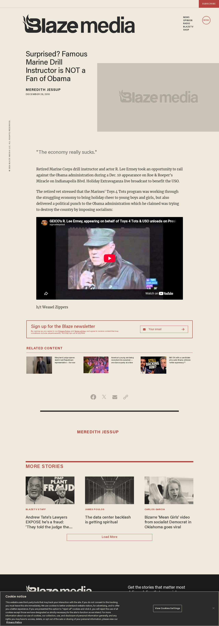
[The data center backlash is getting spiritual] (109, 489)
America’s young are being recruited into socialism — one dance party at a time (122, 360)
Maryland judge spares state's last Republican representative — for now (65, 360)
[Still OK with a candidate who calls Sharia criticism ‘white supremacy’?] (153, 364)
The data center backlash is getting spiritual (108, 520)
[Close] (213, 608)
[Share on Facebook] (93, 397)
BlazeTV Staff (36, 509)
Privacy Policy (64, 331)
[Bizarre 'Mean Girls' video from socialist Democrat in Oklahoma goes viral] (169, 489)
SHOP (186, 30)
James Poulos (94, 509)
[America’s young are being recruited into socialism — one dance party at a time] (95, 364)
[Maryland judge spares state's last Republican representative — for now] (39, 364)
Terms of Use (80, 331)
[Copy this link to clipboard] (125, 397)
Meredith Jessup (43, 90)
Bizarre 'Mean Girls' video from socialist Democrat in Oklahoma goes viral (168, 522)
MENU (206, 20)
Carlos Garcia (155, 509)
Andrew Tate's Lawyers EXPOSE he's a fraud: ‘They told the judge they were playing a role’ (48, 523)
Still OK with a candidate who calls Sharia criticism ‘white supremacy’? (180, 360)
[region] (109, 608)
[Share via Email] (115, 397)
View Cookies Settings (167, 608)
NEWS (186, 17)
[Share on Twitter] (104, 397)
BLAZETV (188, 27)
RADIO (186, 24)
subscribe (209, 4)
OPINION (188, 21)
